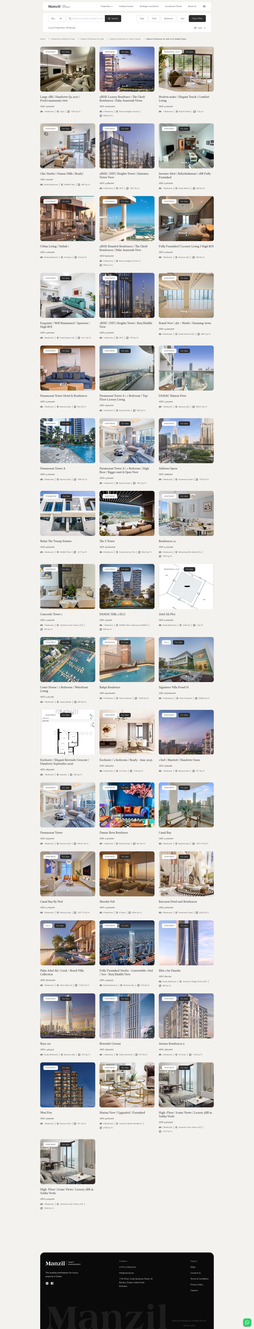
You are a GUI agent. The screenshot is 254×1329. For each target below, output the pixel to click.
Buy (53, 18)
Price (154, 18)
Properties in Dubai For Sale (63, 39)
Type (142, 18)
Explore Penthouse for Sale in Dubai (125, 39)
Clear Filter (197, 18)
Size (182, 18)
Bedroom (168, 18)
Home (42, 39)
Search (115, 18)
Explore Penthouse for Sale (92, 39)
